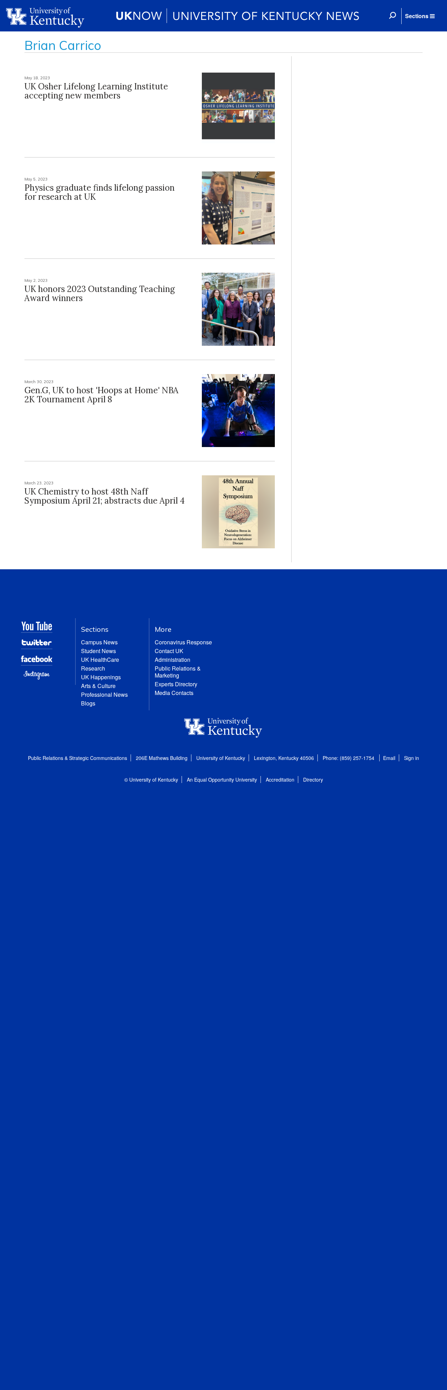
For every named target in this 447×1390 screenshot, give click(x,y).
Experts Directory (176, 684)
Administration (172, 660)
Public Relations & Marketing (178, 671)
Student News (98, 651)
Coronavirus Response (183, 642)
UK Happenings (101, 677)
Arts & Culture (98, 686)
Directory (313, 779)
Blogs (88, 703)
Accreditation (280, 779)
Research (93, 668)
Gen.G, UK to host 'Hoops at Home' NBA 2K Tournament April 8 (101, 395)
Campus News (99, 642)
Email (389, 757)
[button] (419, 16)
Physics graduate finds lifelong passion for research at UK (99, 192)
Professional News (104, 694)
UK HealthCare (100, 660)
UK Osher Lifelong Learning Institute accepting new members (96, 91)
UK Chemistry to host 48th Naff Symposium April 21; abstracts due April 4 (104, 496)
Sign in (411, 757)
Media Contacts (174, 693)
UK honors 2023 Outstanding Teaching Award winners (99, 293)
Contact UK (169, 651)
